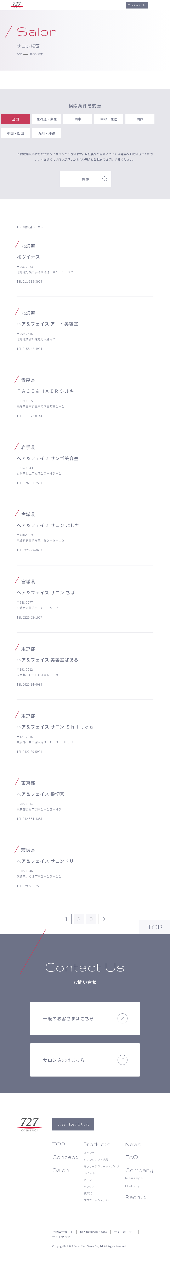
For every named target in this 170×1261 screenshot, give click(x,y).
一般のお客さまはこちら (68, 1018)
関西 (140, 118)
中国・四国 (15, 133)
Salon (60, 1170)
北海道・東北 (46, 118)
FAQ (131, 1157)
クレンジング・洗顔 (96, 1160)
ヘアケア (89, 1187)
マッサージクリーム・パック (101, 1166)
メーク (88, 1180)
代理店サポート (62, 1232)
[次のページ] (103, 919)
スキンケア (90, 1153)
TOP (19, 54)
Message (134, 1178)
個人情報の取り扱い (93, 1232)
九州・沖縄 (46, 133)
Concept (65, 1157)
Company (139, 1170)
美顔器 (88, 1193)
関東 (77, 118)
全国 (15, 118)
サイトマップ (61, 1237)
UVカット (89, 1173)
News (133, 1144)
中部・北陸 (108, 118)
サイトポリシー (124, 1232)
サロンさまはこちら (64, 1060)
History (132, 1186)
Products (97, 1144)
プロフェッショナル (96, 1200)
